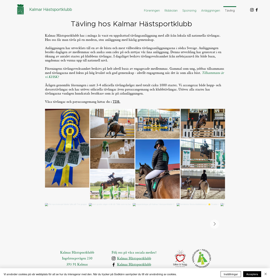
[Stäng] (265, 274)
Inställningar (231, 274)
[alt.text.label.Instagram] (252, 10)
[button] (171, 9)
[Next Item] (214, 224)
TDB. (116, 102)
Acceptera (252, 274)
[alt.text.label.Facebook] (256, 10)
